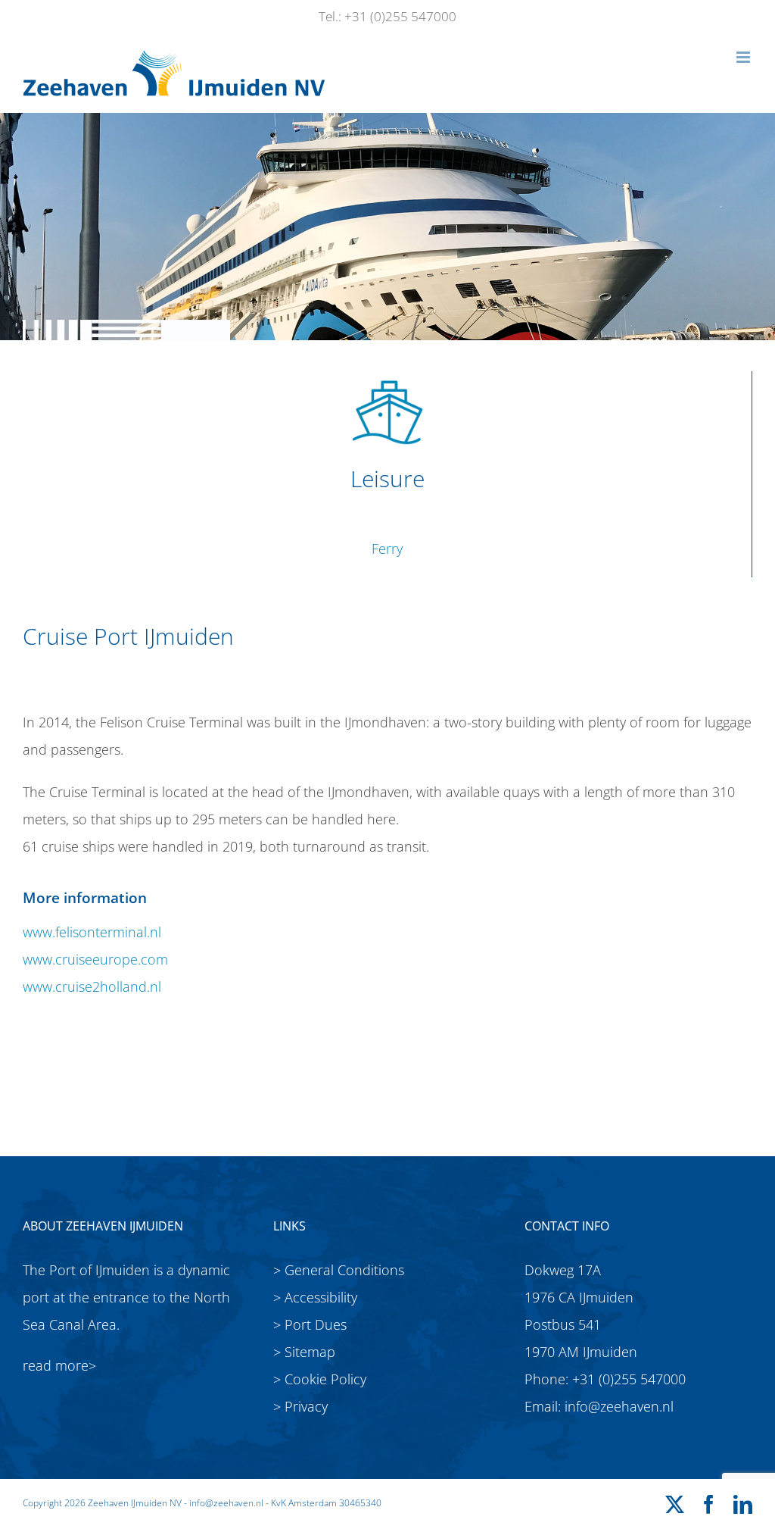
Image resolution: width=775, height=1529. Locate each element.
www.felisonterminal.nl (92, 932)
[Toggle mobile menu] (744, 57)
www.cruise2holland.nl (92, 986)
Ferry (387, 548)
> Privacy (300, 1406)
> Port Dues (310, 1324)
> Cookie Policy (319, 1379)
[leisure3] (387, 378)
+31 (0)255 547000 (629, 1379)
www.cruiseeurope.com (95, 959)
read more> (59, 1365)
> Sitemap (304, 1352)
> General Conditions (338, 1270)
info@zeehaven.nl (619, 1406)
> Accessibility (315, 1297)
